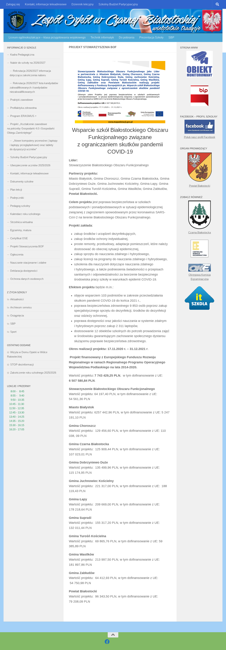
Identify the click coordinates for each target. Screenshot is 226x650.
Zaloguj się (13, 4)
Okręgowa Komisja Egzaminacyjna (200, 276)
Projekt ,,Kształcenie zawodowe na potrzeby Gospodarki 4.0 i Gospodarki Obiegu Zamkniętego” (30, 128)
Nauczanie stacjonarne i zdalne (28, 262)
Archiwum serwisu (21, 307)
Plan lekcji (16, 189)
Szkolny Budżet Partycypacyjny (118, 4)
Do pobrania (126, 37)
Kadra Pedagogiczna (22, 54)
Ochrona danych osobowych (26, 278)
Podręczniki (17, 197)
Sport (13, 331)
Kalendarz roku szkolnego (25, 213)
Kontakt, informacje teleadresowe (46, 4)
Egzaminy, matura (20, 230)
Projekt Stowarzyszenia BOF (27, 246)
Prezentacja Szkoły (151, 37)
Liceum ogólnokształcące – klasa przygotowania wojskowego (47, 37)
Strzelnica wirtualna (21, 222)
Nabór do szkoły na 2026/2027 (27, 62)
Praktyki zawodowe (21, 99)
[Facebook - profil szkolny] (107, 641)
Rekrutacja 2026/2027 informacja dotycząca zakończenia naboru (30, 73)
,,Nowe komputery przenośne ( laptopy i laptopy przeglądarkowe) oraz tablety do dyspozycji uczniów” (34, 145)
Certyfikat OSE (19, 238)
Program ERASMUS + (23, 115)
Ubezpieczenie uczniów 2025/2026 (30, 165)
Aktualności (17, 299)
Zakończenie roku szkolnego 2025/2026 (33, 372)
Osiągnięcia (17, 315)
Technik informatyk (102, 37)
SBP (171, 37)
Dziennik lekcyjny (83, 4)
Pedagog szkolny (20, 205)
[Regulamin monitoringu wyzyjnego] (199, 76)
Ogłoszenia (16, 254)
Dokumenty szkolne (21, 181)
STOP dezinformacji (22, 364)
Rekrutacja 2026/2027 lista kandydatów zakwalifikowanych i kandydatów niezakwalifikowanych (34, 87)
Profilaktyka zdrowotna (23, 107)
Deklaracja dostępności (23, 270)
